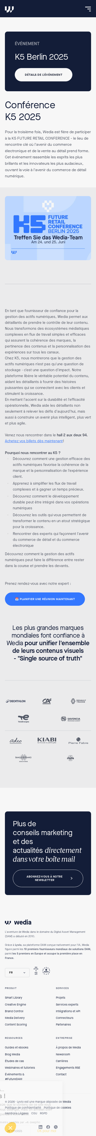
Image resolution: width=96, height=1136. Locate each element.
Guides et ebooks (16, 1047)
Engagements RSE (68, 1068)
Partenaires (63, 1024)
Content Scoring (16, 1024)
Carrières (62, 1061)
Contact (61, 1074)
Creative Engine (15, 1005)
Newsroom (63, 1054)
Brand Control (14, 1011)
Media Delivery (15, 1018)
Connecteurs (64, 1018)
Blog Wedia (12, 1054)
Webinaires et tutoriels (20, 1068)
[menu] (88, 9)
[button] (17, 972)
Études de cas (14, 1061)
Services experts (67, 1005)
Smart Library (13, 998)
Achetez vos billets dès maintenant (34, 441)
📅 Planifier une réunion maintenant (45, 599)
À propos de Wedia (68, 1047)
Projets (60, 998)
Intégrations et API (68, 1011)
